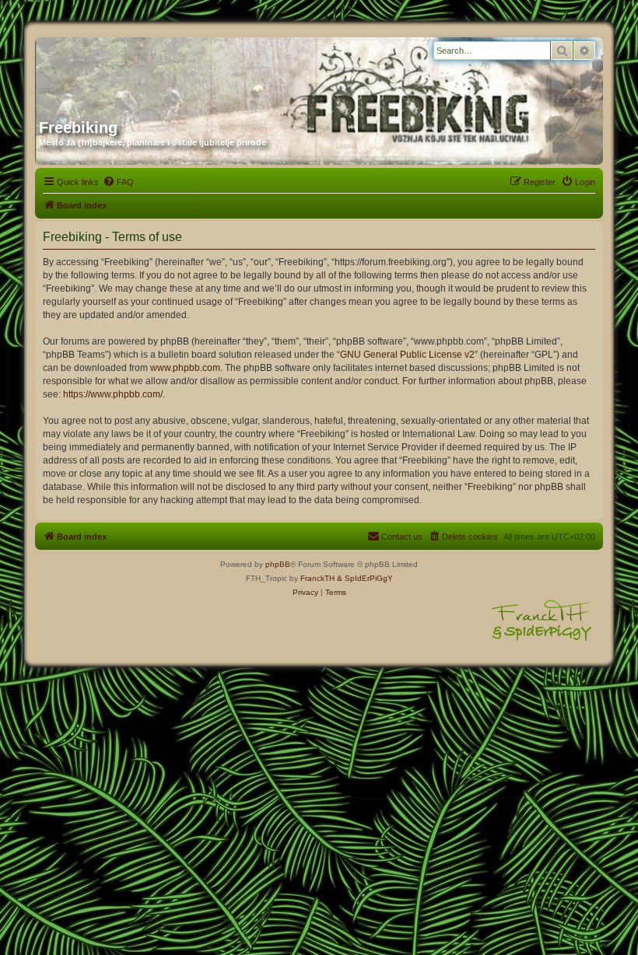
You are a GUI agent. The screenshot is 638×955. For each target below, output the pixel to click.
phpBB (277, 564)
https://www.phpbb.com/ (113, 394)
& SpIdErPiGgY (365, 578)
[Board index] (188, 72)
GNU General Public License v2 (407, 354)
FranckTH (317, 578)
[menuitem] (118, 182)
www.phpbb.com (185, 367)
